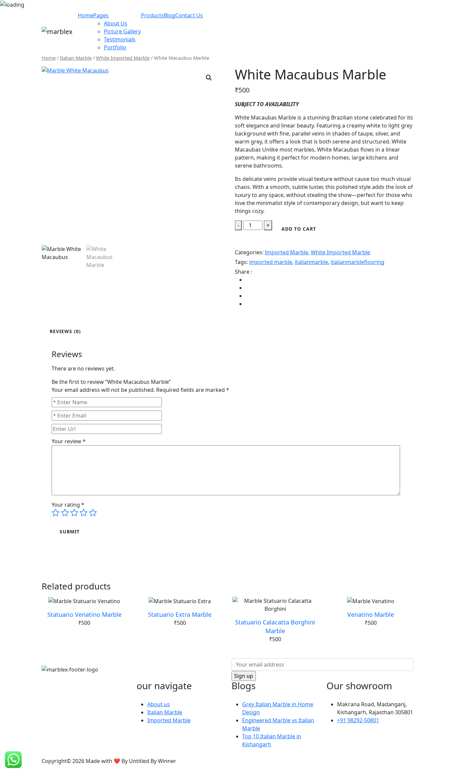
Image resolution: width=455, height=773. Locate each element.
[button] (209, 78)
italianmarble (311, 262)
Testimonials (120, 39)
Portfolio (115, 47)
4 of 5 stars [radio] (84, 513)
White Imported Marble (123, 57)
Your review (69, 441)
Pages (101, 15)
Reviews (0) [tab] (65, 331)
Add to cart (298, 229)
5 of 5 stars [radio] (93, 513)
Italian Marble (76, 57)
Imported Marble (286, 252)
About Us (115, 23)
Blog (169, 15)
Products (152, 15)
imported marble (270, 262)
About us (158, 704)
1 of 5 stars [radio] (56, 513)
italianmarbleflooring (357, 262)
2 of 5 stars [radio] (65, 513)
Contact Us (189, 15)
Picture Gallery (122, 31)
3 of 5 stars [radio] (74, 513)
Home (85, 15)
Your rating (68, 504)
